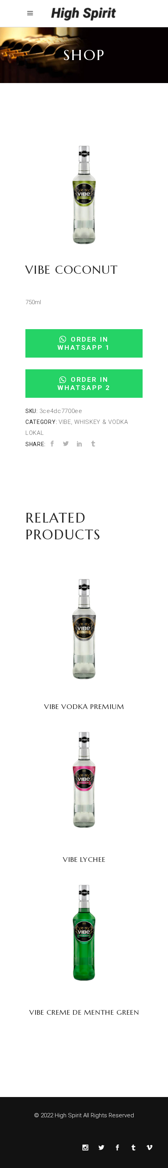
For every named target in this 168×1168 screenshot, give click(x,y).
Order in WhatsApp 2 (83, 384)
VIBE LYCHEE (84, 859)
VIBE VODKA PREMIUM (84, 706)
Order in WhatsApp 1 (83, 343)
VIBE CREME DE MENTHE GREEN (84, 1012)
